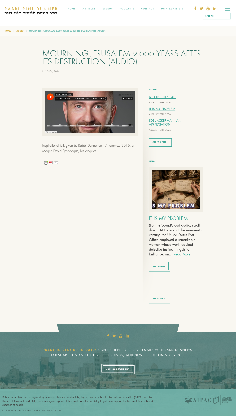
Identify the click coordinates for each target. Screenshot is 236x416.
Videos (107, 9)
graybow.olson (51, 410)
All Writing (160, 142)
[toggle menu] (227, 9)
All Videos (159, 267)
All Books (159, 299)
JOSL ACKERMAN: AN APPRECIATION (165, 122)
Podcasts (127, 9)
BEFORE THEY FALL (162, 97)
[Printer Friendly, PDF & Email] (51, 162)
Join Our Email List (117, 369)
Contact (147, 9)
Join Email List (173, 9)
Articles (89, 9)
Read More (182, 254)
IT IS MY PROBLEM (162, 109)
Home (72, 9)
